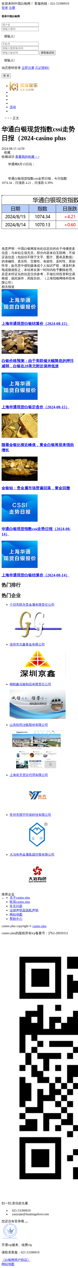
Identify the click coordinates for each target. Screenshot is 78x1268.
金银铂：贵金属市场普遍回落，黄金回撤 (36, 488)
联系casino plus (20, 902)
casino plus (39, 926)
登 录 (6, 75)
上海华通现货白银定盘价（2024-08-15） (35, 407)
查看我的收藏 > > (27, 156)
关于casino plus (20, 897)
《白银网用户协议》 (16, 1260)
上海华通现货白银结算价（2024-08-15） (35, 323)
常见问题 (16, 906)
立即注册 (28, 68)
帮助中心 (16, 918)
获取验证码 (47, 52)
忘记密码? (42, 68)
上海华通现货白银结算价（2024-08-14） (35, 575)
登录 (5, 7)
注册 (12, 7)
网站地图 (16, 914)
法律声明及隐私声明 (24, 910)
